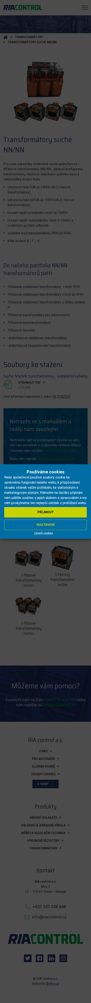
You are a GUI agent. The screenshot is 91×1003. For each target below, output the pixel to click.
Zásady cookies (43, 533)
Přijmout (45, 512)
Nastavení (46, 525)
